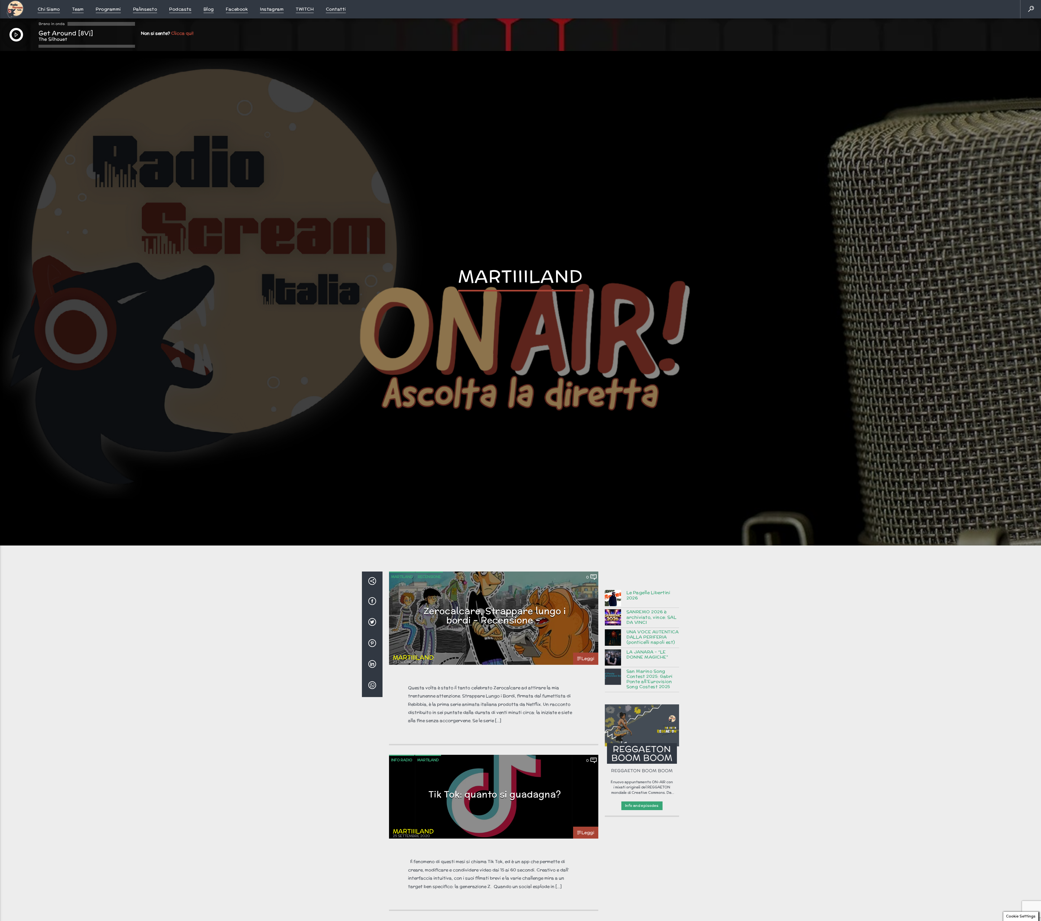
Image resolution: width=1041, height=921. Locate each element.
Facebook (237, 9)
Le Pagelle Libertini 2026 (648, 619)
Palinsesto (145, 9)
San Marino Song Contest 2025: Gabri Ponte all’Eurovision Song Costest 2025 (649, 702)
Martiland (402, 600)
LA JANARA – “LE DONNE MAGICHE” (647, 678)
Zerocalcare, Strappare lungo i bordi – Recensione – (495, 639)
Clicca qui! (182, 33)
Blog (209, 9)
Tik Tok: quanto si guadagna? (495, 817)
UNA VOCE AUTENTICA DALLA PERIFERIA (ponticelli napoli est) (652, 660)
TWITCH (305, 9)
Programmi (108, 9)
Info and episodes (642, 829)
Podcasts (180, 9)
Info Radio (401, 783)
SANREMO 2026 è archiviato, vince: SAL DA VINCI (651, 641)
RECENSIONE (429, 600)
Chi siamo (49, 9)
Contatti (336, 9)
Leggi (587, 682)
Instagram (272, 9)
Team (78, 9)
